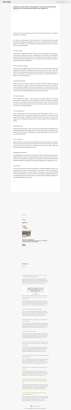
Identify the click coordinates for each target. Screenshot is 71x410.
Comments (26, 228)
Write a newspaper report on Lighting (29, 331)
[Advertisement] (35, 22)
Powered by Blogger (36, 406)
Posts (25, 227)
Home (23, 223)
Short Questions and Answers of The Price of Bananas (32, 309)
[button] (13, 12)
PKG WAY (7, 2)
